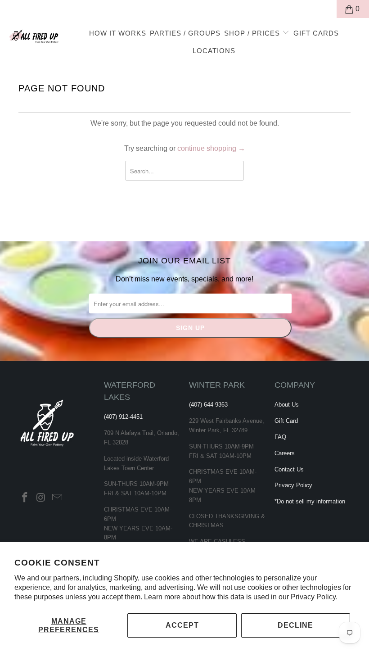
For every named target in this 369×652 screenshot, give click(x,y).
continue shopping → (211, 148)
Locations (214, 50)
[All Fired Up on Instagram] (41, 498)
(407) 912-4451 (123, 416)
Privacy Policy (293, 485)
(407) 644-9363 (208, 404)
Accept (182, 625)
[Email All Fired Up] (57, 498)
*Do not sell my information (309, 501)
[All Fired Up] (34, 35)
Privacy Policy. (314, 597)
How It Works (117, 33)
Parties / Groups (185, 33)
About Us (286, 404)
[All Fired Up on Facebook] (25, 498)
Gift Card (286, 420)
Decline (295, 625)
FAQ (280, 437)
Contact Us (289, 469)
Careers (284, 453)
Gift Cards (316, 33)
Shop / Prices (253, 33)
